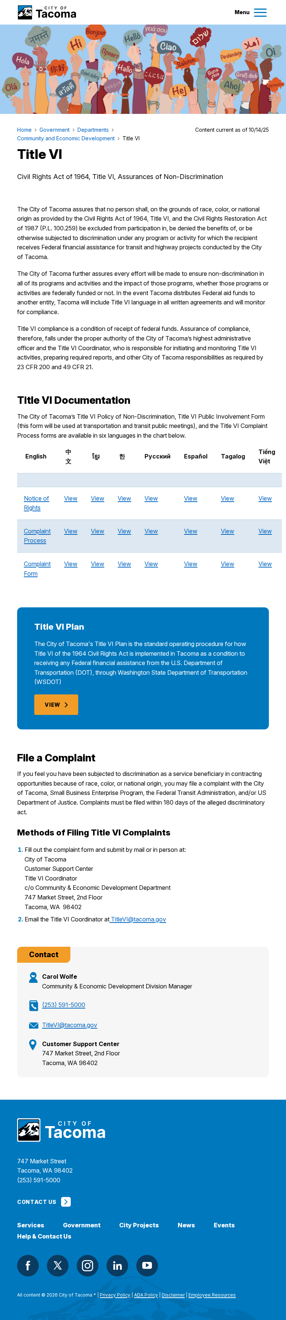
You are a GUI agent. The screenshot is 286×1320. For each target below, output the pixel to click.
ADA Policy (146, 1295)
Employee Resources (212, 1295)
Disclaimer (173, 1295)
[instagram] (87, 1265)
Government (82, 1225)
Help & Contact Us (44, 1236)
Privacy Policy (115, 1295)
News (186, 1225)
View (70, 498)
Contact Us (36, 1202)
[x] (58, 1265)
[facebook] (28, 1265)
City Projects (139, 1225)
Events (224, 1225)
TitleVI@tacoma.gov (138, 919)
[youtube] (147, 1265)
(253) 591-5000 (63, 1005)
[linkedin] (117, 1265)
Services (30, 1225)
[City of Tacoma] (46, 12)
